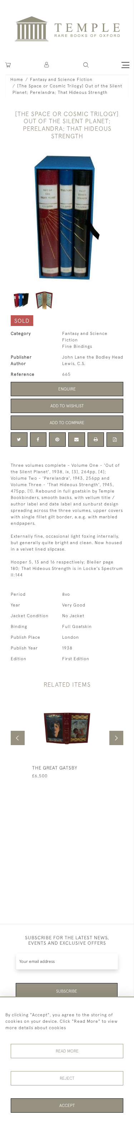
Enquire (67, 389)
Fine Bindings (77, 346)
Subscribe (66, 991)
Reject (67, 1078)
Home (16, 79)
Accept (67, 1105)
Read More (67, 1051)
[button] (47, 65)
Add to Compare (67, 422)
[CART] (8, 65)
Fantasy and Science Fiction (61, 79)
